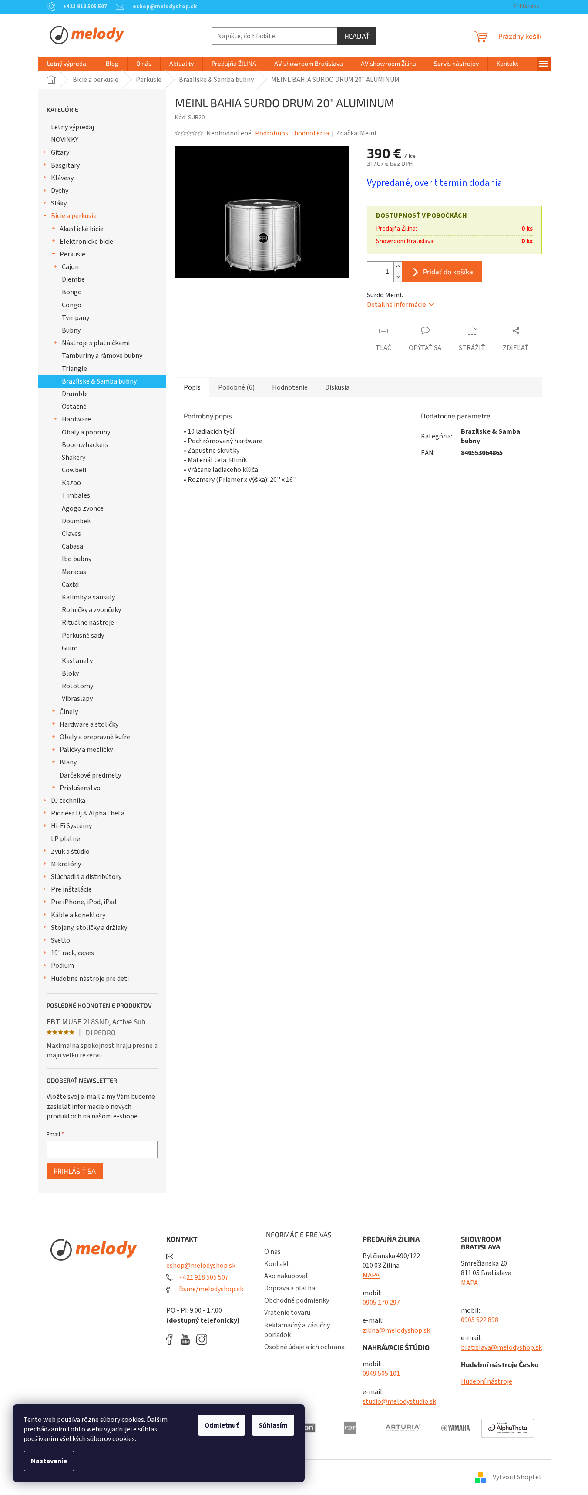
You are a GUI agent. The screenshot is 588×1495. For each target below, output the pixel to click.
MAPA (371, 1275)
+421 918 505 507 (203, 1277)
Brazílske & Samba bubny (99, 381)
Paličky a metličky (86, 749)
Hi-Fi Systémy (71, 826)
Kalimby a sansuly (88, 597)
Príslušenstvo (80, 788)
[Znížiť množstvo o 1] (397, 277)
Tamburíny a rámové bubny (102, 355)
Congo (71, 305)
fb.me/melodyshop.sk (210, 1289)
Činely (69, 712)
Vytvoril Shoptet (517, 1477)
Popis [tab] (192, 387)
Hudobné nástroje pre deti (90, 978)
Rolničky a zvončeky (91, 610)
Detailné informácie (396, 305)
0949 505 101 (381, 1373)
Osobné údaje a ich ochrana (304, 1347)
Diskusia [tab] (337, 387)
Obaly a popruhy (86, 432)
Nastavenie (49, 1461)
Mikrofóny (66, 864)
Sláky (59, 203)
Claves (71, 534)
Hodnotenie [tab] (290, 387)
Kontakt (276, 1264)
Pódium (62, 965)
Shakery (73, 457)
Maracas (74, 572)
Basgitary (65, 165)
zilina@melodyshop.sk (396, 1330)
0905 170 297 (381, 1302)
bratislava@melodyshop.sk (501, 1347)
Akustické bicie (82, 229)
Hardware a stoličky (89, 724)
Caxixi (70, 584)
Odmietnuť (222, 1425)
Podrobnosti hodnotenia (292, 133)
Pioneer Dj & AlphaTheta (87, 813)
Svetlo (60, 940)
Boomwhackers (85, 445)
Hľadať (357, 36)
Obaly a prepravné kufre (95, 737)
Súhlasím (273, 1425)
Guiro (70, 648)
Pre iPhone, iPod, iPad (83, 902)
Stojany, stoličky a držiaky (89, 928)
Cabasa (72, 546)
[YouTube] (187, 1339)
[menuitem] (67, 64)
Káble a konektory (78, 915)
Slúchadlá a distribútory (86, 877)
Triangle (74, 369)
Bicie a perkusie (74, 216)
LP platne (65, 839)
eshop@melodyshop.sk (200, 1265)
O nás (272, 1251)
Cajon (70, 267)
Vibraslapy (77, 699)
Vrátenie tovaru (287, 1312)
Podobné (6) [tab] (236, 387)
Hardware (76, 419)
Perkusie (72, 254)
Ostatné (74, 406)
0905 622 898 (479, 1320)
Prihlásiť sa (75, 1171)
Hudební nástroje (486, 1381)
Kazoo (71, 483)
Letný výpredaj (72, 127)
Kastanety (77, 661)
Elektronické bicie (86, 241)
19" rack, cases (72, 953)
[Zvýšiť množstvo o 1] (397, 267)
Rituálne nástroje (88, 622)
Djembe (73, 279)
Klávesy (62, 178)
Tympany (75, 318)
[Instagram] (201, 1339)
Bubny (71, 330)
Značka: (356, 133)
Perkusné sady (83, 635)
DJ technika (68, 800)
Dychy (59, 190)
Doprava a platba (289, 1288)
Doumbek (76, 521)
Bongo (72, 292)
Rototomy (77, 686)
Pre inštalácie (71, 889)
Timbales (76, 495)
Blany (68, 762)
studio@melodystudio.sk (399, 1401)
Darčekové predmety (90, 775)
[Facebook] (172, 1339)
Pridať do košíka (448, 271)
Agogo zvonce (83, 508)
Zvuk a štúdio (70, 851)
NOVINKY (64, 140)
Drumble (75, 394)
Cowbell (74, 470)
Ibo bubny (76, 559)
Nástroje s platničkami (96, 343)
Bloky (70, 673)
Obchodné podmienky (296, 1300)
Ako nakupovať (286, 1276)
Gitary (60, 152)
